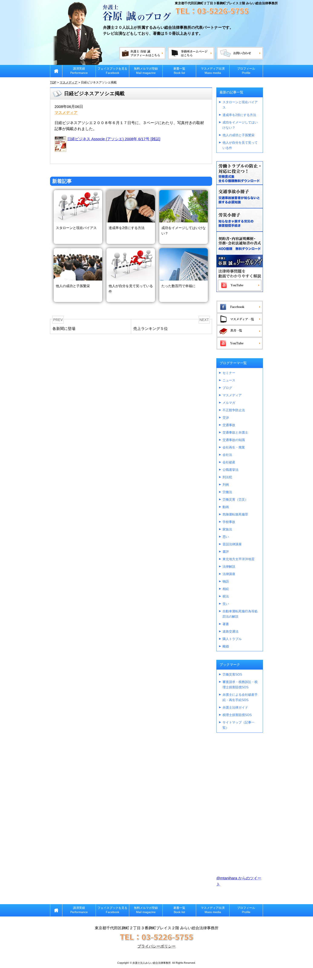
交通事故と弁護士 (235, 432)
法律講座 (229, 574)
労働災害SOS (232, 674)
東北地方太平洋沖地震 (238, 559)
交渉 (226, 417)
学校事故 (229, 522)
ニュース (229, 380)
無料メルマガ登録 (146, 70)
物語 (226, 581)
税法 (226, 596)
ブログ (227, 387)
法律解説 (229, 566)
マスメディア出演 (213, 70)
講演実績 (79, 70)
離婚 (226, 646)
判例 (226, 484)
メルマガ (229, 402)
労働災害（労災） (235, 499)
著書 (226, 624)
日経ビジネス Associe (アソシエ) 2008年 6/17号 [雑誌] (113, 139)
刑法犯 (227, 477)
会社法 (227, 455)
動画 (226, 507)
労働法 (227, 492)
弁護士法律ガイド (235, 707)
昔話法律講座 (232, 544)
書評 (226, 551)
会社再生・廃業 (234, 447)
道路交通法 (230, 631)
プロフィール (246, 70)
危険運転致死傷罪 (235, 514)
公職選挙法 (230, 469)
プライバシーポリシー (156, 946)
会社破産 (229, 462)
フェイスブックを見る (112, 70)
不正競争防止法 (234, 410)
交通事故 (229, 425)
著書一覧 (179, 70)
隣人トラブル (232, 639)
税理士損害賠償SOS (237, 715)
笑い (226, 604)
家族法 (227, 529)
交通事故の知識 (234, 440)
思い (226, 536)
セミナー (229, 373)
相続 (226, 589)
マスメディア (66, 112)
